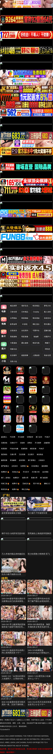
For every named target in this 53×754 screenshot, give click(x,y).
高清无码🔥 (5, 489)
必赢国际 (47, 443)
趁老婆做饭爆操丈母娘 (11, 513)
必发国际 (22, 460)
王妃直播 (22, 454)
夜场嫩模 (13, 460)
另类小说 (13, 361)
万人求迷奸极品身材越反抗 (13, 553)
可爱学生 (36, 330)
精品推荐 (13, 305)
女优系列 (24, 330)
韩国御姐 (24, 318)
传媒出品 (13, 349)
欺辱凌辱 (13, 324)
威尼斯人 (4, 437)
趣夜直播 (4, 460)
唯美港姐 (36, 318)
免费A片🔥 (16, 483)
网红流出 (36, 324)
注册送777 (13, 443)
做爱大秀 (25, 478)
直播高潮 (24, 448)
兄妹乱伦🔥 (26, 483)
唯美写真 (36, 343)
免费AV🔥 (15, 489)
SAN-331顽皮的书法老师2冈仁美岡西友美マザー (13, 651)
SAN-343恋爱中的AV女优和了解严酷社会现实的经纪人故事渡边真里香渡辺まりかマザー (39, 602)
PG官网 (12, 437)
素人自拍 (47, 312)
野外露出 (47, 324)
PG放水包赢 (14, 448)
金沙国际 (45, 472)
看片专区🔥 (37, 483)
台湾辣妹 (13, 318)
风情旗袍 (13, 336)
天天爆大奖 (36, 472)
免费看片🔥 (24, 466)
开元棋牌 (21, 437)
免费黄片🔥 (5, 472)
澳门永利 (39, 437)
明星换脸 (24, 336)
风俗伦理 (47, 355)
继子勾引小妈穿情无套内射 (13, 533)
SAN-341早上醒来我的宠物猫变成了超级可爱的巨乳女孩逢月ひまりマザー (13, 627)
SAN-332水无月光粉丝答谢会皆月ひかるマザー (39, 703)
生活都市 (13, 355)
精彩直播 (33, 448)
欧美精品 (36, 305)
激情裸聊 (45, 466)
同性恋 (47, 349)
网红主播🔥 (26, 489)
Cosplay (36, 312)
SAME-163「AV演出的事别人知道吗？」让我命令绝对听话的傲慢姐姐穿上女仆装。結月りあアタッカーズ (13, 680)
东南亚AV (47, 318)
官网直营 (30, 437)
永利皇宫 (15, 466)
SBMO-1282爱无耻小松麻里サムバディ (39, 677)
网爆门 (47, 343)
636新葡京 (35, 466)
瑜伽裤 (36, 336)
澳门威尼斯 (44, 478)
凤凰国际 (4, 448)
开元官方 (26, 472)
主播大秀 (13, 454)
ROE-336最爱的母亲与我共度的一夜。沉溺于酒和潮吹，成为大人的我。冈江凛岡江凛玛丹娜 (13, 706)
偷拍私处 (40, 454)
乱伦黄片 (31, 454)
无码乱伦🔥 (16, 472)
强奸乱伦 (24, 305)
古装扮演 (13, 330)
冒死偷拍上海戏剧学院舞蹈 (39, 533)
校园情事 (24, 355)
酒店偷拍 (4, 454)
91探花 (24, 324)
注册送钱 (4, 443)
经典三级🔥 (5, 483)
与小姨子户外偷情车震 (37, 513)
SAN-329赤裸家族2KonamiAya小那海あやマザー (39, 652)
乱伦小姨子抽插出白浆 (11, 574)
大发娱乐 (41, 460)
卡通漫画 (13, 343)
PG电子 (47, 437)
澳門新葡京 (5, 466)
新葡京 (30, 443)
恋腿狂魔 (47, 330)
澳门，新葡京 (5, 478)
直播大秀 (34, 478)
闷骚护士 (47, 336)
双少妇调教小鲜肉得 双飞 (39, 553)
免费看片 (16, 478)
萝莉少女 (47, 305)
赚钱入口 (47, 483)
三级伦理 (13, 312)
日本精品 (24, 312)
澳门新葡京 (32, 460)
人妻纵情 (36, 355)
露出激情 (24, 343)
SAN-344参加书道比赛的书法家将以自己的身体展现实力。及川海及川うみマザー (13, 601)
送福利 (22, 443)
